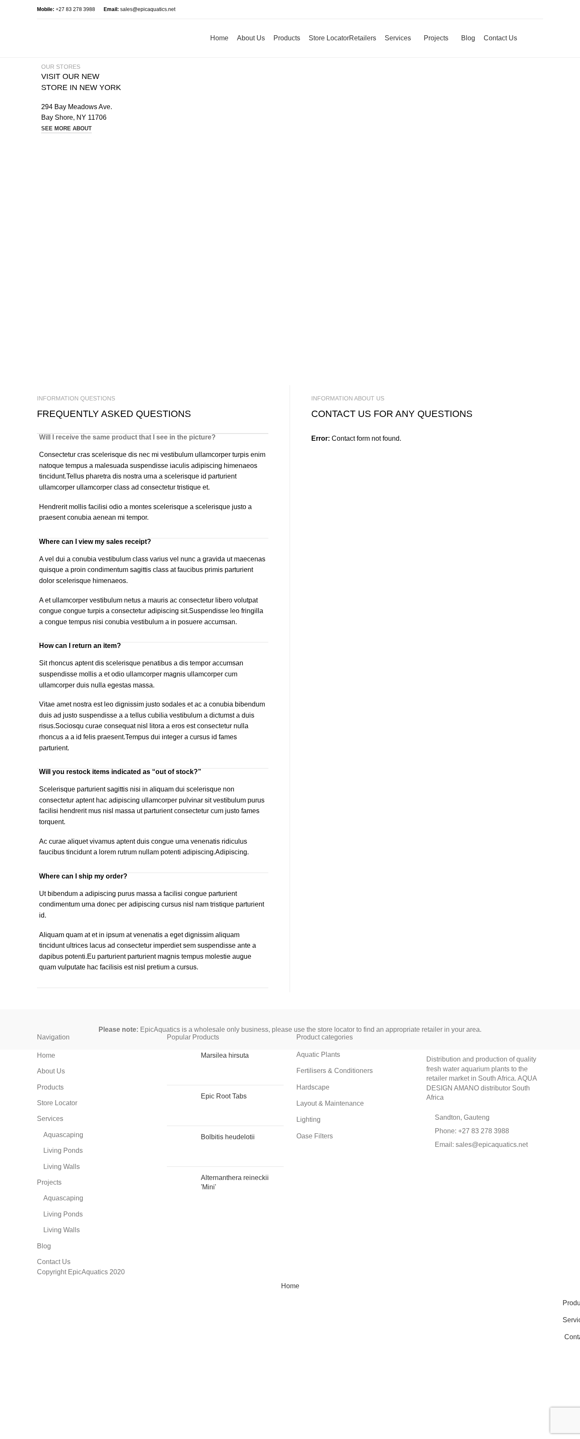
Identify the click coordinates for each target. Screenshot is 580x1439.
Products (50, 1087)
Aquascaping (63, 1134)
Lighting (308, 1119)
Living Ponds (63, 1150)
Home (46, 1055)
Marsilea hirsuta (225, 1055)
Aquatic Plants (318, 1054)
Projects (49, 1182)
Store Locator (57, 1103)
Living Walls (61, 1166)
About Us (51, 1071)
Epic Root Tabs (224, 1096)
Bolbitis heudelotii (228, 1136)
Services (50, 1118)
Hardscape (312, 1087)
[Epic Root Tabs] (180, 1105)
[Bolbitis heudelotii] (180, 1146)
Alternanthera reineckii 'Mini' (235, 1182)
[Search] (525, 38)
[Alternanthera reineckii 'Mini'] (180, 1187)
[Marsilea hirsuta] (180, 1065)
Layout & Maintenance (330, 1103)
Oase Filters (314, 1136)
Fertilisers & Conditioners (334, 1070)
